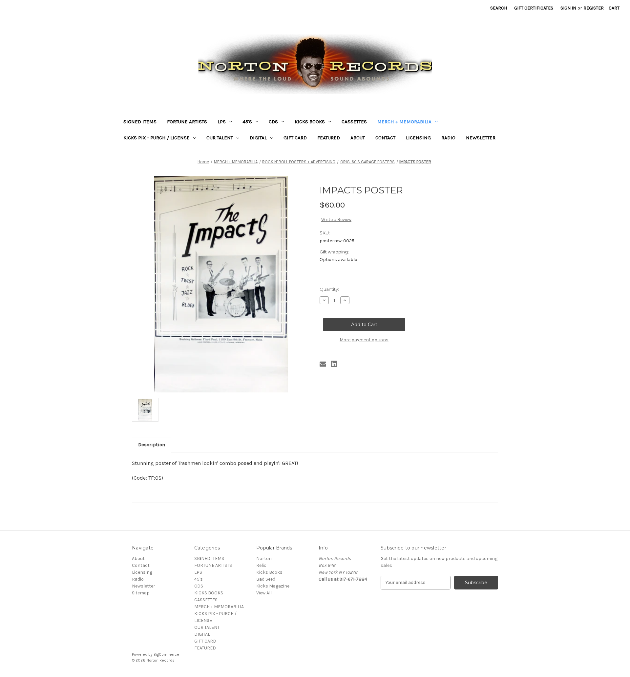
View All (264, 593)
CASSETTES (354, 122)
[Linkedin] (334, 363)
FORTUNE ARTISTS (187, 122)
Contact (385, 138)
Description (151, 445)
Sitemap (141, 593)
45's (247, 122)
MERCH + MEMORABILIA (404, 122)
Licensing (418, 138)
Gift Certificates (533, 8)
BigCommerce (166, 654)
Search (498, 8)
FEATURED (328, 138)
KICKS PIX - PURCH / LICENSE (156, 138)
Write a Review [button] (336, 219)
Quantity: (329, 289)
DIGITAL (258, 138)
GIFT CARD (295, 138)
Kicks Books (269, 572)
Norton (264, 558)
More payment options (364, 340)
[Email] (323, 363)
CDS (273, 122)
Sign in (568, 8)
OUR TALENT (219, 138)
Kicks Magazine (272, 586)
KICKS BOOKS (310, 122)
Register (593, 8)
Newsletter (480, 138)
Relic (261, 565)
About (357, 138)
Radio (448, 138)
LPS (222, 122)
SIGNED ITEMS (140, 122)
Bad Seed (265, 579)
